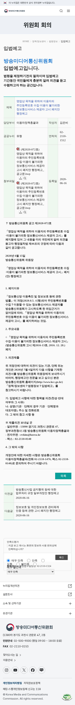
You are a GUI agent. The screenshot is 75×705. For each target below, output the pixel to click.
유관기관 (7, 613)
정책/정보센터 (39, 41)
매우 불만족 (14, 567)
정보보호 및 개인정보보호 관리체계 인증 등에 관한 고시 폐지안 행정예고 (38, 509)
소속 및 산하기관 (12, 603)
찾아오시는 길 (11, 655)
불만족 (25, 564)
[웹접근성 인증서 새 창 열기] (67, 695)
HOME (26, 41)
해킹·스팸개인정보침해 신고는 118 (22, 689)
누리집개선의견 (11, 586)
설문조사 (7, 594)
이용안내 (8, 660)
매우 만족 (17, 560)
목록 (63, 475)
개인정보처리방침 (12, 683)
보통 (9, 564)
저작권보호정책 (32, 683)
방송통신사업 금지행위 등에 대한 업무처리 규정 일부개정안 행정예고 (37, 491)
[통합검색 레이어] (61, 10)
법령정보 (53, 41)
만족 (34, 560)
